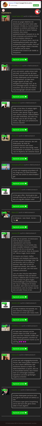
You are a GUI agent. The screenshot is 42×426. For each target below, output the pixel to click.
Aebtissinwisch (34, 16)
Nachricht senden (19, 60)
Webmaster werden (30, 423)
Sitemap (20, 423)
